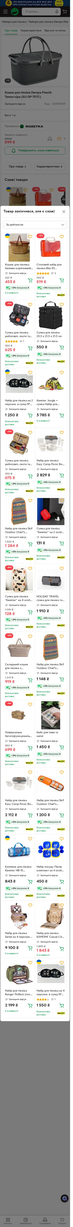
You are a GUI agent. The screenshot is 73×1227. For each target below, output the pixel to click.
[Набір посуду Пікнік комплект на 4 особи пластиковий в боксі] (51, 850)
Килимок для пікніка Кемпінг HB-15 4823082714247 (18, 869)
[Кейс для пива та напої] (51, 715)
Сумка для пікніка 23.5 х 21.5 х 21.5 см (49, 334)
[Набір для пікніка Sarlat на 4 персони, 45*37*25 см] (19, 916)
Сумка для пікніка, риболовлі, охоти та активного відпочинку (19, 462)
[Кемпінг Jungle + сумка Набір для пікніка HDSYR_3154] (51, 383)
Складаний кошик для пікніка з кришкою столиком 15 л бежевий (19, 666)
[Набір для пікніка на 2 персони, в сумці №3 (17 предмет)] (19, 383)
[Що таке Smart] (61, 295)
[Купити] (30, 280)
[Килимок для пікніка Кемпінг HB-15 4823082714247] (19, 850)
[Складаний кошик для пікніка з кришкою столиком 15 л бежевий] (19, 647)
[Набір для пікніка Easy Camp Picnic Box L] (51, 443)
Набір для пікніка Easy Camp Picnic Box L (50, 462)
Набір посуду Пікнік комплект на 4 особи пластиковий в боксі (50, 869)
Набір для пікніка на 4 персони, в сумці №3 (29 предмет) (50, 993)
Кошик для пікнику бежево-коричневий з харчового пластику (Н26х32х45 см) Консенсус (19, 267)
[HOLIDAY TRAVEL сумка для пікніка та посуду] (51, 579)
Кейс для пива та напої (47, 734)
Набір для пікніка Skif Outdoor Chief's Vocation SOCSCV (50, 666)
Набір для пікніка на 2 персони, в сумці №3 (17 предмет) (19, 402)
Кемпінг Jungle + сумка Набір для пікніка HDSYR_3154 (49, 402)
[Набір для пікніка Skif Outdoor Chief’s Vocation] (19, 511)
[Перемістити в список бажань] (30, 237)
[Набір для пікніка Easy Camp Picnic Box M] (19, 783)
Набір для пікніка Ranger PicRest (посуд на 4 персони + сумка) (19, 993)
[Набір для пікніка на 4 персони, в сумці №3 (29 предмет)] (51, 974)
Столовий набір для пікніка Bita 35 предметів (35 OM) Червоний (49, 267)
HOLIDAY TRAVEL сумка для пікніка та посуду (49, 598)
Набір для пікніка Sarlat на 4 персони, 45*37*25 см (17, 935)
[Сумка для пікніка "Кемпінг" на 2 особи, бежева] (51, 511)
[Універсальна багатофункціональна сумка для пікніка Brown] (19, 715)
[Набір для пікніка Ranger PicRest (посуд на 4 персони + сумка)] (19, 974)
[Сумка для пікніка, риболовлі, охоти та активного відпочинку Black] (19, 315)
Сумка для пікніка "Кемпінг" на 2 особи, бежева (50, 530)
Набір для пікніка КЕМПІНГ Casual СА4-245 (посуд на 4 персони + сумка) (51, 935)
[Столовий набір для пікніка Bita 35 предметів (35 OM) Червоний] (51, 248)
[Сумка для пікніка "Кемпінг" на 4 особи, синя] (19, 579)
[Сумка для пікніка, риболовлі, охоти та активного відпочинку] (19, 443)
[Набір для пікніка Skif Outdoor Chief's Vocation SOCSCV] (51, 647)
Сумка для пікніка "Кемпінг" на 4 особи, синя (19, 598)
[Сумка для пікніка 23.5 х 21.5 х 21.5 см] (51, 315)
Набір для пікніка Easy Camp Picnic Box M (18, 802)
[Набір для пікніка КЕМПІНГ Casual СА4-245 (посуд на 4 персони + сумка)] (51, 916)
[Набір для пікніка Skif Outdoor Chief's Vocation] (51, 783)
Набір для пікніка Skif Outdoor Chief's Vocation (50, 802)
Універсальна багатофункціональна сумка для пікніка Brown (19, 734)
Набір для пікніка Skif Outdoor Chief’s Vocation (19, 530)
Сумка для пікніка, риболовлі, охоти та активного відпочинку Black (19, 334)
